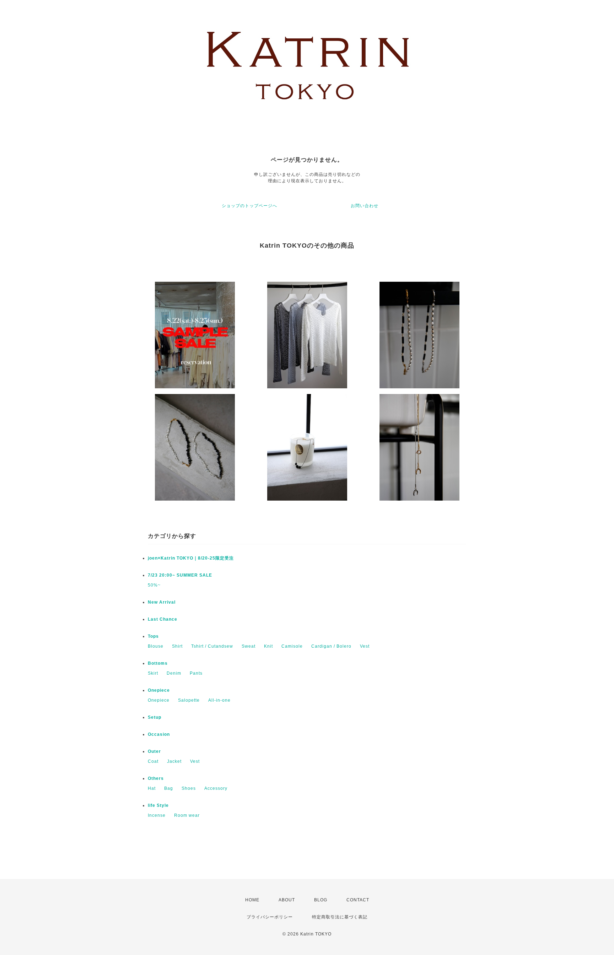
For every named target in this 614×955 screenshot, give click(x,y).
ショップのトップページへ (249, 205)
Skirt (153, 673)
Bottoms (158, 663)
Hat (152, 788)
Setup (154, 717)
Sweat (248, 646)
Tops (153, 636)
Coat (153, 761)
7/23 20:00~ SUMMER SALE (180, 575)
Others (156, 778)
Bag (168, 788)
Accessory (215, 788)
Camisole (292, 646)
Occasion (159, 734)
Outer (154, 751)
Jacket (174, 761)
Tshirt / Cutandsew (212, 646)
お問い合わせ (364, 205)
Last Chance (162, 619)
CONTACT (357, 899)
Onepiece (159, 690)
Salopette (189, 700)
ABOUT (287, 899)
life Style (158, 805)
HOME (252, 899)
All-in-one (219, 700)
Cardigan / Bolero (331, 646)
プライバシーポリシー (270, 916)
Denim (174, 673)
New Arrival (162, 602)
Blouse (155, 646)
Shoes (189, 788)
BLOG (320, 899)
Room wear (187, 815)
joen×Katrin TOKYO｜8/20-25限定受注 (191, 558)
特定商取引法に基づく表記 (339, 916)
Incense (157, 815)
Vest (365, 646)
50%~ (154, 585)
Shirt (177, 646)
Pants (196, 673)
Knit (268, 646)
